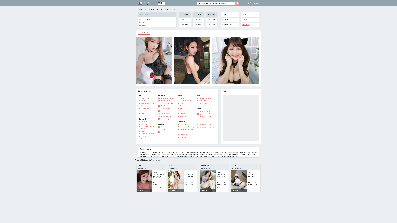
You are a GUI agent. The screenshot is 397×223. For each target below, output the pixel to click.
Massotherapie (165, 108)
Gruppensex (144, 106)
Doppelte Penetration (147, 108)
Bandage (182, 113)
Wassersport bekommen (207, 127)
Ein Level (143, 100)
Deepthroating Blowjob (187, 129)
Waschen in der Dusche (148, 134)
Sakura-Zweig (165, 119)
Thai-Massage (165, 106)
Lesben (163, 132)
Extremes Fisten (204, 103)
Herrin (182, 98)
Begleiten (144, 121)
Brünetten (245, 25)
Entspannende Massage (168, 116)
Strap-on (182, 108)
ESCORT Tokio (142, 9)
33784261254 (147, 19)
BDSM (182, 103)
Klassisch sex (145, 98)
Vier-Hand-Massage (167, 111)
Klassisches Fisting (205, 98)
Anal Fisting (203, 100)
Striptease (164, 127)
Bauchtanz (164, 129)
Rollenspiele (183, 111)
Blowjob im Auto (185, 132)
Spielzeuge (144, 111)
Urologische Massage (167, 103)
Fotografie (144, 124)
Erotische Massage (166, 100)
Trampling (183, 116)
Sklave (182, 106)
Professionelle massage (168, 98)
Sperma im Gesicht (205, 116)
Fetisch (143, 113)
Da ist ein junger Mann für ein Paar (148, 127)
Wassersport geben (205, 124)
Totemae (160, 9)
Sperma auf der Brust (206, 114)
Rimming (143, 139)
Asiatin (244, 20)
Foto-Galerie (144, 32)
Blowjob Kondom (185, 124)
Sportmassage (165, 113)
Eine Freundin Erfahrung (187, 127)
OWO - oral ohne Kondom (148, 103)
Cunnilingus (183, 134)
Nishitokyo (152, 9)
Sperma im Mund (205, 111)
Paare (143, 131)
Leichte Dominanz (185, 100)
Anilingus (183, 137)
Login (251, 3)
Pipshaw (143, 136)
